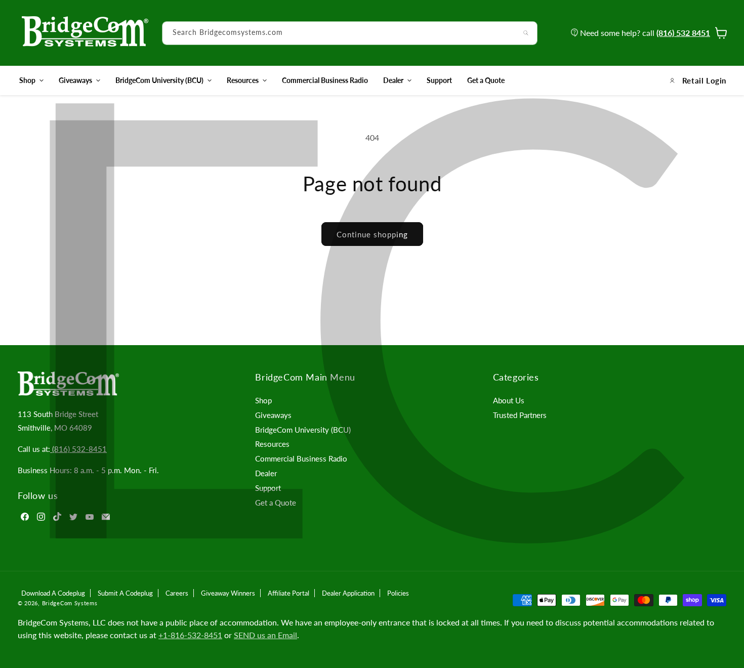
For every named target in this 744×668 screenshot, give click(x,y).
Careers (177, 593)
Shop (27, 80)
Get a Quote (275, 502)
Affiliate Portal (288, 593)
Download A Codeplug (53, 593)
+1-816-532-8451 (190, 635)
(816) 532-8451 (78, 448)
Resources (243, 80)
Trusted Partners (520, 415)
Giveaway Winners (228, 593)
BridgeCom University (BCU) (159, 80)
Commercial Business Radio (301, 458)
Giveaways (75, 80)
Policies (398, 593)
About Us (508, 400)
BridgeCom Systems (70, 603)
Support (268, 487)
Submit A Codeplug (125, 593)
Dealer (393, 80)
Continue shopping (372, 234)
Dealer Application (348, 593)
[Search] (526, 33)
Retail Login (704, 80)
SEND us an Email (265, 635)
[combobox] (349, 33)
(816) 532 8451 (683, 32)
